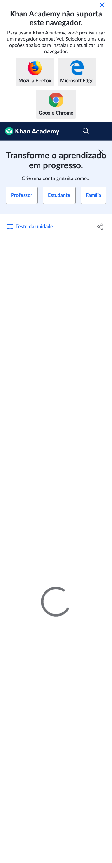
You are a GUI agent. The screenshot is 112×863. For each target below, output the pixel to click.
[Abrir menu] (103, 131)
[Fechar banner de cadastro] (101, 152)
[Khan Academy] (29, 131)
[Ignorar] (102, 5)
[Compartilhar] (100, 226)
